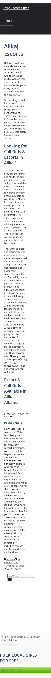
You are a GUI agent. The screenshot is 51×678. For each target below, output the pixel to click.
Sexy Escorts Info (16, 7)
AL (19, 559)
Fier (16, 562)
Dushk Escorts (13, 568)
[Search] (9, 579)
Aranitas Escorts (15, 565)
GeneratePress (9, 640)
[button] (2, 30)
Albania (10, 559)
